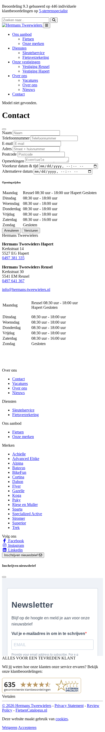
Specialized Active (27, 514)
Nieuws (28, 89)
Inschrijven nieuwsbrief (21, 555)
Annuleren (11, 230)
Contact (18, 94)
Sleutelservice (33, 53)
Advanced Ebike (25, 458)
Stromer (18, 518)
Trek (16, 527)
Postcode (9, 154)
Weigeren (9, 727)
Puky (16, 500)
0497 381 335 (13, 258)
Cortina (18, 477)
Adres (7, 149)
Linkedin (15, 550)
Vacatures (30, 80)
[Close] (4, 129)
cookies (62, 719)
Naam (7, 133)
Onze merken (33, 43)
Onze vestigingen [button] (26, 62)
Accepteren (27, 727)
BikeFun (19, 472)
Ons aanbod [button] (22, 34)
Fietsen (28, 39)
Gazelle (18, 491)
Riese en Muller (25, 504)
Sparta (17, 509)
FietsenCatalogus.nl (31, 710)
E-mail (7, 143)
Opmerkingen (13, 161)
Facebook (15, 541)
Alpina (17, 463)
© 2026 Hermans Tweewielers (26, 705)
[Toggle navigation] (46, 25)
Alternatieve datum (17, 171)
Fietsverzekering (35, 57)
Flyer (16, 486)
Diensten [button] (19, 48)
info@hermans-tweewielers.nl (26, 289)
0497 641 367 (13, 281)
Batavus (18, 468)
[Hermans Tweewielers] (22, 25)
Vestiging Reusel (35, 66)
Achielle (19, 454)
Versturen (31, 230)
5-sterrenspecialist (53, 11)
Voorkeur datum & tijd (20, 166)
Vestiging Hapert (35, 71)
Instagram (15, 545)
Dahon (17, 481)
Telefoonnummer (16, 138)
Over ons (29, 85)
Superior (19, 523)
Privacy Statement (69, 705)
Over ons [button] (19, 76)
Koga (16, 495)
